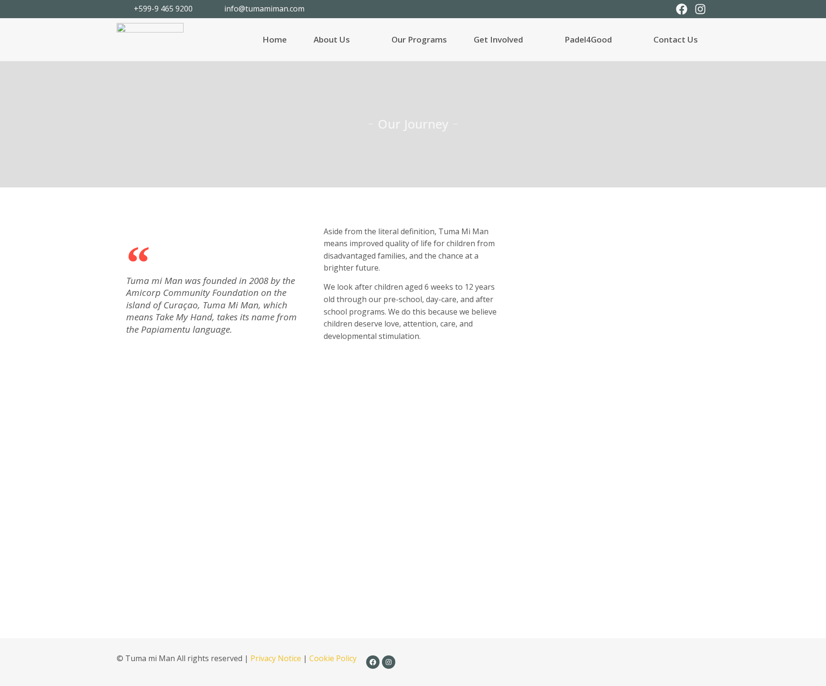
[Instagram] (700, 9)
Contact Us (675, 39)
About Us (332, 39)
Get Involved (498, 39)
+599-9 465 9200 (163, 8)
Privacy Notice (275, 658)
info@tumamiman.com (264, 8)
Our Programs (419, 39)
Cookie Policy (333, 658)
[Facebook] (682, 9)
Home (274, 39)
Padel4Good (588, 39)
